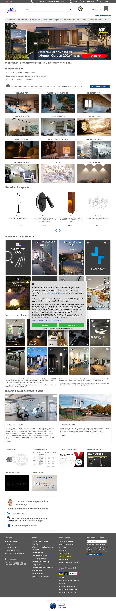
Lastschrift (62, 583)
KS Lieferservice (37, 573)
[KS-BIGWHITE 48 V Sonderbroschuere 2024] (100, 361)
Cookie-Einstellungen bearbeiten (70, 562)
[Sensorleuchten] (94, 103)
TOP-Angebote (37, 382)
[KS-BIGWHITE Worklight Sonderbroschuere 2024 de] (15, 361)
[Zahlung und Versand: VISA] (61, 573)
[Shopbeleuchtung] (22, 173)
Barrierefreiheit (64, 559)
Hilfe (84, 1)
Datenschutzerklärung (66, 544)
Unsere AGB (63, 547)
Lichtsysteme (35, 20)
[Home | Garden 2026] (71, 257)
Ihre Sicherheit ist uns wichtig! (14, 553)
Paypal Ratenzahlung (69, 588)
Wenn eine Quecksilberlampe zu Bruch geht (42, 548)
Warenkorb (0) (96, 10)
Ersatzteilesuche (37, 553)
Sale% (104, 20)
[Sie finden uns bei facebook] (6, 563)
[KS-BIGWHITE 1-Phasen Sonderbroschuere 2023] (58, 332)
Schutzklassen (37, 570)
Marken (76, 20)
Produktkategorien (91, 547)
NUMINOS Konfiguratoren (40, 576)
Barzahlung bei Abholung (67, 592)
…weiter (8, 441)
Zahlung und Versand (66, 541)
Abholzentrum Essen (11, 541)
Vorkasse (62, 577)
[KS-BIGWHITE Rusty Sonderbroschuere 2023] (37, 361)
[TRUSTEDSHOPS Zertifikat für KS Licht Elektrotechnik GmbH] (80, 8)
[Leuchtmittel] (94, 127)
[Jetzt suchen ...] (69, 9)
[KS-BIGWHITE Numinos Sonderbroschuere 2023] (37, 332)
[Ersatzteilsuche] (17, 459)
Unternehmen (9, 544)
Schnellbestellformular (103, 15)
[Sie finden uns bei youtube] (10, 563)
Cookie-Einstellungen (35, 521)
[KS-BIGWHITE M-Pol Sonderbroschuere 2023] (58, 361)
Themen (84, 20)
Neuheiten (68, 20)
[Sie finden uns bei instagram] (24, 563)
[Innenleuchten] (22, 103)
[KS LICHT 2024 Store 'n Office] (98, 293)
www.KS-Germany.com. (95, 380)
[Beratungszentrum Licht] (31, 407)
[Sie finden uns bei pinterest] (13, 563)
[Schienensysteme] (22, 127)
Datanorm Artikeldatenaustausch (42, 568)
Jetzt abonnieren (93, 554)
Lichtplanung (36, 565)
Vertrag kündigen (65, 556)
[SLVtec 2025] (98, 257)
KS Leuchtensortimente (39, 559)
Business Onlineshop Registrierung (80, 385)
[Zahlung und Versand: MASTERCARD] (66, 573)
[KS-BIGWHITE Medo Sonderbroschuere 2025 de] (100, 332)
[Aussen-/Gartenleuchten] (58, 103)
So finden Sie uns (10, 547)
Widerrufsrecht (64, 553)
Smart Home (47, 20)
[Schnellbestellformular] (44, 459)
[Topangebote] (94, 173)
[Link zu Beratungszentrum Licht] (9, 526)
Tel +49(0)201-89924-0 (19, 513)
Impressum (62, 550)
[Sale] (58, 173)
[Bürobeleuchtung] (94, 150)
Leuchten (12, 20)
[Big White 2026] (18, 257)
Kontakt (92, 1)
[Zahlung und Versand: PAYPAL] (73, 573)
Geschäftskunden (104, 1)
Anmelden (75, 1)
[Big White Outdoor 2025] (18, 293)
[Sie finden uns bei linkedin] (20, 563)
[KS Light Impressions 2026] (45, 257)
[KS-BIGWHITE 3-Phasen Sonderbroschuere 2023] (79, 332)
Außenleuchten (95, 20)
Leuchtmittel (23, 20)
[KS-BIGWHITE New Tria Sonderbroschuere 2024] (79, 361)
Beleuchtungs (27, 73)
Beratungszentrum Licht (28, 526)
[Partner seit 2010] (53, 606)
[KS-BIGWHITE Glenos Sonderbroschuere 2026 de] (15, 332)
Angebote (57, 20)
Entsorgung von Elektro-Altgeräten (40, 543)
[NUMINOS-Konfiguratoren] (99, 459)
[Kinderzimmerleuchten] (58, 150)
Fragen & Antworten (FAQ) (40, 562)
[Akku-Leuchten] (22, 150)
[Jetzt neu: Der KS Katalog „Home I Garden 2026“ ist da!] (58, 41)
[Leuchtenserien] (58, 127)
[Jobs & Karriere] (44, 483)
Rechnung (70, 580)
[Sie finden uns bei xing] (17, 563)
